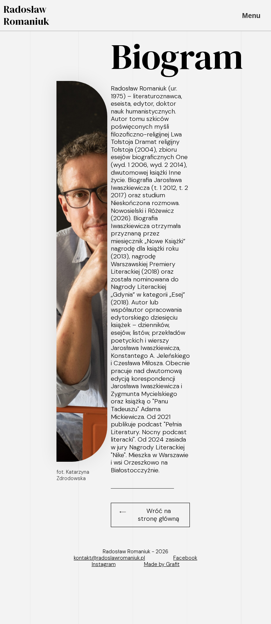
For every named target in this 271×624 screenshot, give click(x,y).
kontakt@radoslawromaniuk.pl (109, 557)
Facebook (185, 557)
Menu (251, 15)
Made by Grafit (162, 564)
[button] (150, 515)
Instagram (104, 564)
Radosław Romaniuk (26, 15)
